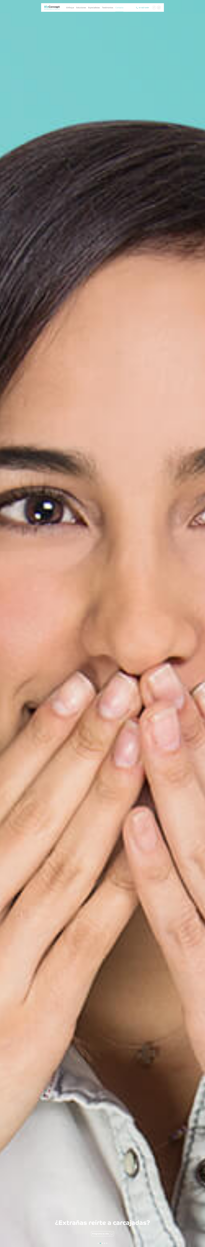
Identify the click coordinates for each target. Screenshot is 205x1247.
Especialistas (94, 8)
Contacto (119, 8)
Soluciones (81, 8)
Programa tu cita (100, 1234)
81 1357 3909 (144, 8)
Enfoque (70, 8)
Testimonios (107, 8)
